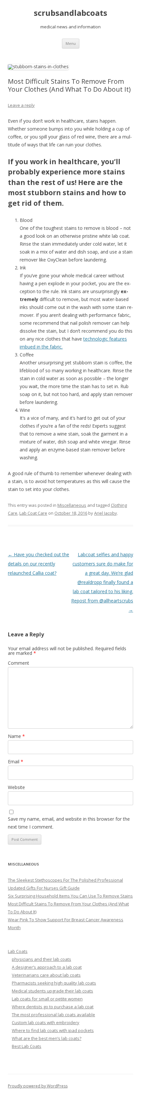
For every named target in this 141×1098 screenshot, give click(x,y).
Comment (18, 663)
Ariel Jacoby (105, 513)
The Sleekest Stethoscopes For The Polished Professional (65, 880)
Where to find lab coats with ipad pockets (53, 1030)
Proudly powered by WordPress (38, 1086)
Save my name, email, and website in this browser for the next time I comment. (69, 823)
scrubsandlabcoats (70, 13)
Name (16, 736)
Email (15, 761)
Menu (71, 43)
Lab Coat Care (33, 513)
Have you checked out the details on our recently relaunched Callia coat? (38, 563)
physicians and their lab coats (41, 959)
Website (16, 787)
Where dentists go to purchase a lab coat (52, 1007)
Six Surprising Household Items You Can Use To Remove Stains (70, 896)
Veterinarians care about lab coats (46, 975)
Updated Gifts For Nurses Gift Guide (44, 888)
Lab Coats (18, 951)
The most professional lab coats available (53, 1015)
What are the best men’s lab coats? (46, 1038)
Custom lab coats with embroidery (45, 1022)
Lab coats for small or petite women (47, 999)
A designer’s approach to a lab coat (47, 967)
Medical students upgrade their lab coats (52, 991)
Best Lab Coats (26, 1046)
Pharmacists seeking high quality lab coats (54, 983)
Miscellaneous (71, 505)
